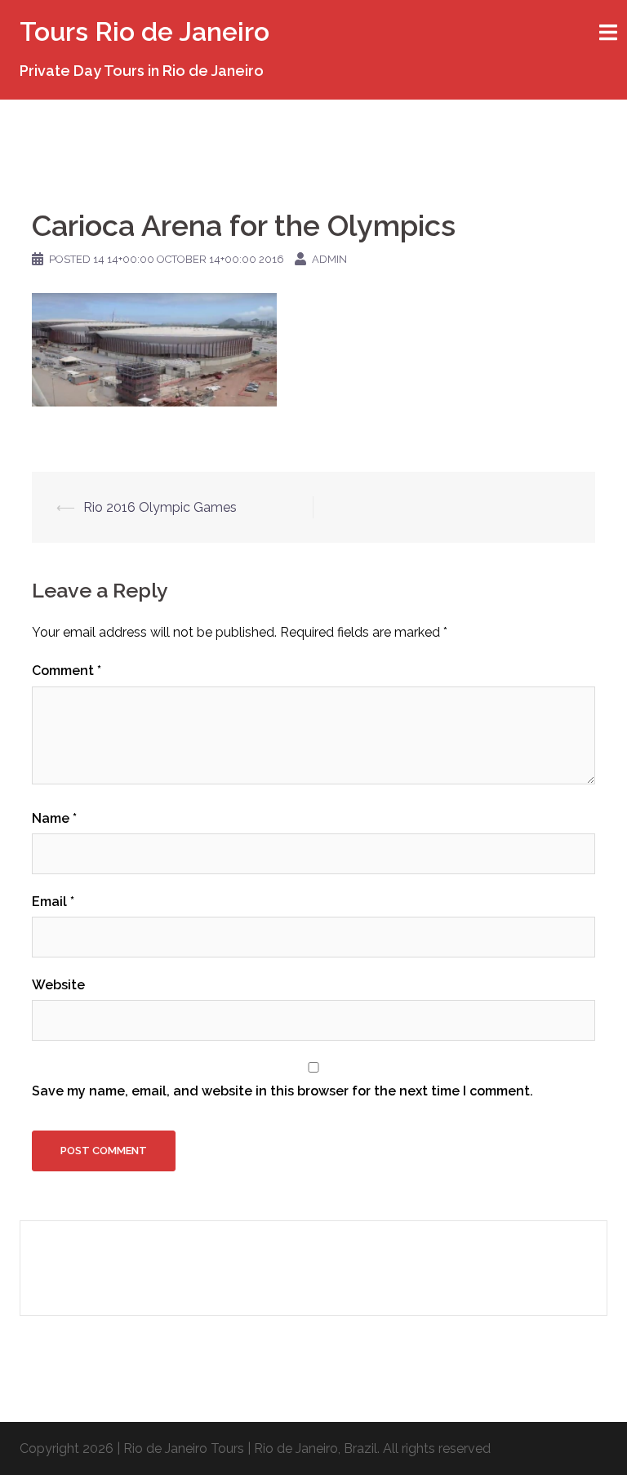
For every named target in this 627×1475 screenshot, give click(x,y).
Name (54, 818)
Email (53, 901)
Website (58, 985)
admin (329, 259)
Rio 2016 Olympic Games (160, 507)
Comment (66, 670)
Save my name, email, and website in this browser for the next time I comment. (282, 1091)
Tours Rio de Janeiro (144, 31)
